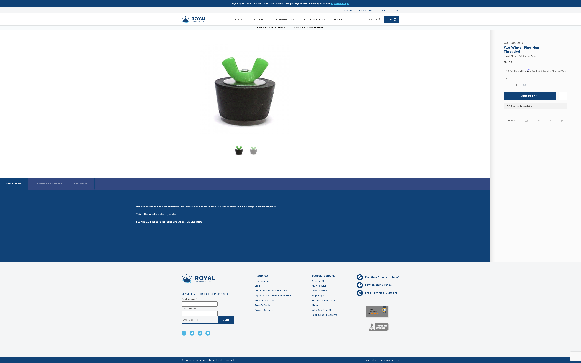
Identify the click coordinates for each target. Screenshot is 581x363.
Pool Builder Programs (324, 314)
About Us (317, 305)
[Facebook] (550, 121)
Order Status (319, 290)
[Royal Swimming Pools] (206, 278)
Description (14, 183)
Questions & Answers (48, 183)
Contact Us (318, 281)
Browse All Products (266, 300)
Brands (348, 10)
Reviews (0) (81, 183)
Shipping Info (319, 295)
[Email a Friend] (526, 121)
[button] (24, 88)
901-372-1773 (388, 10)
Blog (257, 285)
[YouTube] (207, 333)
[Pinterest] (539, 121)
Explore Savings (340, 3)
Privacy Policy (370, 360)
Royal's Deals (262, 305)
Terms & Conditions (390, 360)
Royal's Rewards (264, 310)
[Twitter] (562, 121)
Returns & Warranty (323, 300)
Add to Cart (530, 96)
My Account (319, 285)
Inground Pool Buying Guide (271, 290)
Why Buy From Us (322, 310)
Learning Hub (262, 281)
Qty (505, 79)
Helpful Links (365, 10)
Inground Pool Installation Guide (273, 295)
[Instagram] (200, 333)
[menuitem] (238, 19)
